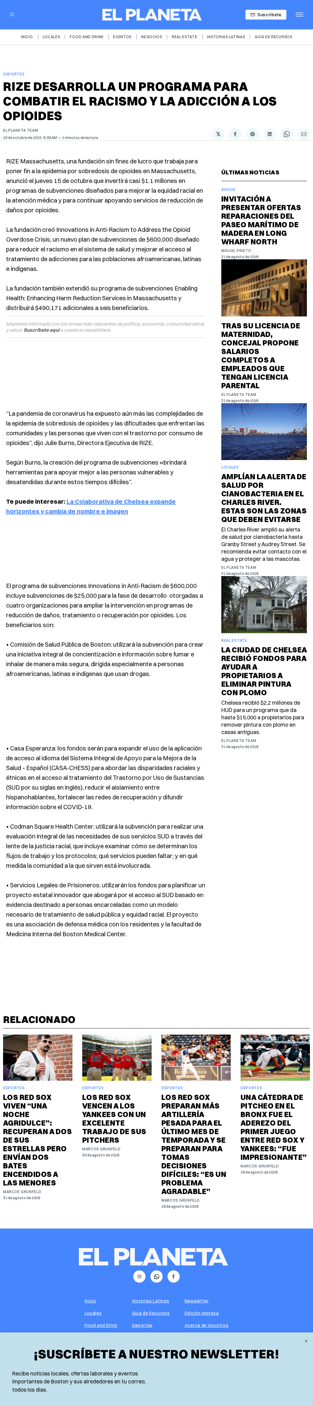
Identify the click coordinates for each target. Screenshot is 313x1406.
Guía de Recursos (273, 37)
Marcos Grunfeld (22, 1191)
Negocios (151, 37)
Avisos (228, 189)
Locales (51, 37)
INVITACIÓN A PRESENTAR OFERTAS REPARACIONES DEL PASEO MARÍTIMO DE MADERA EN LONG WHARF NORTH (261, 220)
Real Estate (184, 37)
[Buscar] (12, 14)
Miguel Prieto (236, 250)
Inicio (27, 37)
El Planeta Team (20, 130)
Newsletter (197, 1301)
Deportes (14, 74)
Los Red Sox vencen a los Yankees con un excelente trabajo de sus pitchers (114, 1119)
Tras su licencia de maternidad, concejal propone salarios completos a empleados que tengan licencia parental (260, 355)
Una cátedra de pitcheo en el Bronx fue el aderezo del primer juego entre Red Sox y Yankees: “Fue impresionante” (274, 1127)
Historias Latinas (226, 37)
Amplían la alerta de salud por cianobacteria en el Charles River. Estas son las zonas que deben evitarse (264, 498)
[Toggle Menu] (299, 14)
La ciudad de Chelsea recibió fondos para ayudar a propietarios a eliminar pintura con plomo (264, 671)
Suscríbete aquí (41, 330)
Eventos (122, 37)
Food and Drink (86, 37)
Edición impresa (202, 1313)
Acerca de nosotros (207, 1325)
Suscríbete (269, 14)
